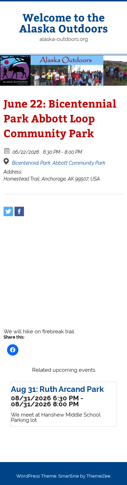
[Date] (7, 150)
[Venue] (7, 161)
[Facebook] (19, 211)
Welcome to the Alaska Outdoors (63, 22)
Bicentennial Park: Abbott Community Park (58, 163)
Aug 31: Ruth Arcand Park (57, 389)
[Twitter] (8, 211)
